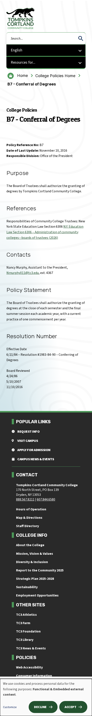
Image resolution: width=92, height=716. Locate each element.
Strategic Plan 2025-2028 (35, 578)
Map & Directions (29, 517)
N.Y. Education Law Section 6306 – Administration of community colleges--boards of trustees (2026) (44, 232)
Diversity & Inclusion (32, 562)
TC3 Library (24, 639)
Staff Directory (27, 526)
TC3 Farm (23, 623)
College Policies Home (55, 75)
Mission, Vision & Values (34, 553)
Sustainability (27, 587)
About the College (30, 545)
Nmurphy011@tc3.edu (22, 273)
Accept (70, 707)
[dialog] (46, 697)
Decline (40, 707)
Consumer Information (34, 675)
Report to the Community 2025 (40, 570)
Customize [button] (10, 707)
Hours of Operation (31, 509)
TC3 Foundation (28, 631)
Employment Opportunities (37, 595)
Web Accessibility (29, 667)
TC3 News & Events (31, 648)
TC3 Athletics (26, 614)
